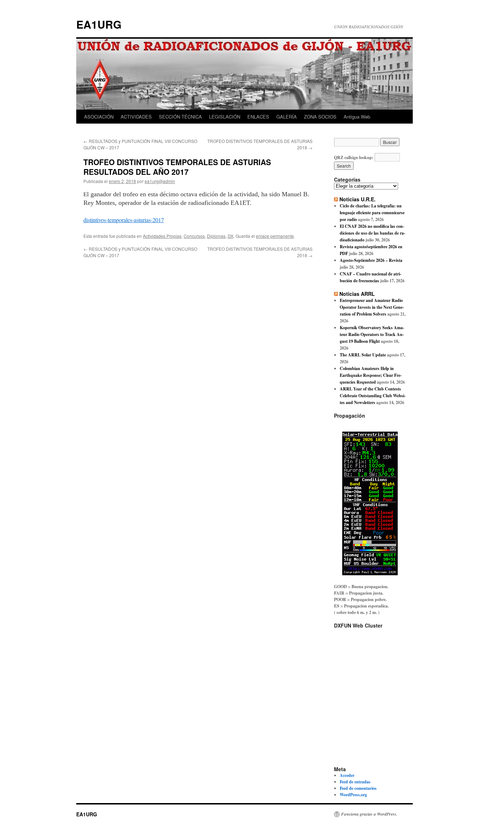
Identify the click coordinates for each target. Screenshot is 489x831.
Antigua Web (357, 116)
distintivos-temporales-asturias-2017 (123, 220)
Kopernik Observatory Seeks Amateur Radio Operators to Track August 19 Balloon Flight (372, 334)
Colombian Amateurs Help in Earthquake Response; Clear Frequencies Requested (371, 375)
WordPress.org (353, 795)
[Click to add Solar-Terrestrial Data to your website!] (370, 574)
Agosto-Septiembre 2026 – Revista (371, 260)
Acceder (347, 775)
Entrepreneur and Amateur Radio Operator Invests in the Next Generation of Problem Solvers (372, 307)
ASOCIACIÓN (98, 116)
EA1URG (98, 24)
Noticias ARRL (357, 293)
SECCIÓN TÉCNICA (180, 116)
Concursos (194, 236)
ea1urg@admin (160, 181)
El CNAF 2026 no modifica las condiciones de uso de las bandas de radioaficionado (372, 233)
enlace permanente (275, 236)
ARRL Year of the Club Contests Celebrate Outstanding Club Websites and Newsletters (373, 395)
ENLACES (258, 116)
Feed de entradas (355, 782)
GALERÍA (286, 116)
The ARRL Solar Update (363, 355)
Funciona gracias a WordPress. (369, 814)
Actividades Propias (162, 236)
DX (230, 236)
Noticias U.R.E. (357, 199)
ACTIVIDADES (136, 116)
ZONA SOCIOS (320, 116)
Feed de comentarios (358, 788)
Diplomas (216, 236)
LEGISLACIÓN (224, 116)
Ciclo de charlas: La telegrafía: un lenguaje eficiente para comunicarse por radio (372, 212)
